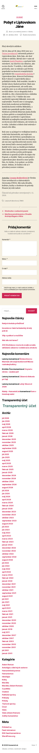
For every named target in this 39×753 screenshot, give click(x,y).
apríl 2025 (6, 463)
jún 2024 (6, 493)
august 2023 (7, 524)
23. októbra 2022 (12, 35)
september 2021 (9, 593)
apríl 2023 (6, 536)
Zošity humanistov (10, 716)
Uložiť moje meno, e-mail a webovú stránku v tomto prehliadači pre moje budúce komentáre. (19, 288)
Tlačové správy (9, 704)
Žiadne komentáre (29, 35)
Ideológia (6, 677)
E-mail (5, 268)
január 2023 (7, 545)
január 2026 (7, 436)
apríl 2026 (6, 427)
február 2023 (8, 542)
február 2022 (7, 578)
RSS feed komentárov (11, 733)
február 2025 (8, 469)
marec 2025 (7, 466)
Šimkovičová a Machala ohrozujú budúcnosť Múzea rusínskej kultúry (17, 361)
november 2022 (9, 551)
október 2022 (8, 554)
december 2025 (9, 439)
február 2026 (8, 433)
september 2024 (9, 484)
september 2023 (9, 521)
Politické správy (9, 695)
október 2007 (8, 638)
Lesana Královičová (12, 201)
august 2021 (7, 596)
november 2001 (9, 647)
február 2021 (7, 614)
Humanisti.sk (13, 745)
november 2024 (9, 478)
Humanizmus (7, 674)
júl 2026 (5, 418)
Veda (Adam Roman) (11, 713)
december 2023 (9, 512)
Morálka (5, 683)
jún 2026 (6, 421)
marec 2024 (7, 503)
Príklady (5, 698)
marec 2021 (7, 611)
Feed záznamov (9, 730)
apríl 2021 (6, 608)
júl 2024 (5, 490)
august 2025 (7, 451)
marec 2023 (7, 539)
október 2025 (8, 445)
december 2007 (9, 635)
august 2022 (7, 560)
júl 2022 (5, 563)
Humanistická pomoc (11, 671)
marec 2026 (7, 430)
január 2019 (7, 629)
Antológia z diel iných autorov (15, 668)
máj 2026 (6, 424)
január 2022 (7, 581)
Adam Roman (8, 665)
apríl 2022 (6, 572)
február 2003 (8, 641)
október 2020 (8, 626)
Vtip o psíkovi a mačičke (12, 335)
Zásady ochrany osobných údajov (14, 749)
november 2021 (9, 587)
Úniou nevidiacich (10, 53)
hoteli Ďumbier (16, 61)
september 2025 (9, 448)
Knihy (4, 680)
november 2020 (9, 623)
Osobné (19, 17)
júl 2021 (5, 599)
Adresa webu (6, 278)
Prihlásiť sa (7, 727)
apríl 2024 (6, 500)
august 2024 (7, 487)
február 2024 (8, 506)
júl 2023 (5, 527)
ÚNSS (21, 201)
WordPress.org (8, 736)
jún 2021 (5, 602)
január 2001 (7, 653)
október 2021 (7, 590)
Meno (5, 259)
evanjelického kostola (23, 74)
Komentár (6, 240)
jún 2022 (6, 566)
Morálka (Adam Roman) (12, 686)
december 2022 (9, 548)
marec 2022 (7, 575)
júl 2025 (5, 454)
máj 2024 (6, 497)
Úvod (4, 707)
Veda (4, 710)
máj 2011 (6, 632)
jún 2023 (6, 530)
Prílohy (5, 701)
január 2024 (7, 509)
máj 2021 (6, 605)
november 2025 (9, 442)
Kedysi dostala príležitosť (13, 323)
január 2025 (7, 472)
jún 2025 (6, 457)
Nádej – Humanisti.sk (11, 391)
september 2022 (9, 557)
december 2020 (9, 620)
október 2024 (8, 481)
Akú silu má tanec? (10, 340)
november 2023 (9, 515)
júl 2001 (5, 650)
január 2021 (7, 617)
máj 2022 (6, 569)
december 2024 (9, 475)
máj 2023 (6, 533)
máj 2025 (6, 460)
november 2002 (9, 644)
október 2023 (8, 518)
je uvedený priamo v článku (23, 32)
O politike (6, 689)
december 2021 (9, 584)
